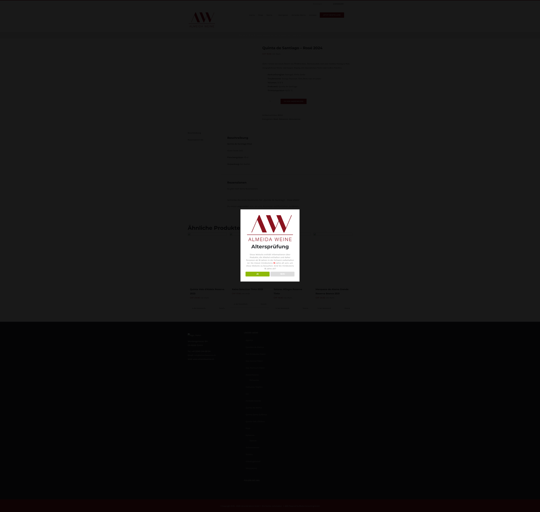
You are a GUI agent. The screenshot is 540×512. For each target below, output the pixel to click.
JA (257, 274)
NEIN (282, 274)
